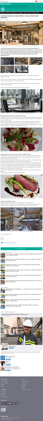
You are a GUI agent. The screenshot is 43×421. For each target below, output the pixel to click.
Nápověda (24, 382)
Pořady (8, 12)
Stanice (2, 384)
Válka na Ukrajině (4, 381)
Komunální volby (4, 382)
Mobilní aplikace (4, 396)
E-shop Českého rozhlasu (8, 312)
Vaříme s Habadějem (5, 19)
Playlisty (20, 12)
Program (30, 6)
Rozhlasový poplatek (26, 389)
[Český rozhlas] (4, 1)
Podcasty (3, 395)
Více (38, 12)
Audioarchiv (36, 6)
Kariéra (23, 386)
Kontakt (23, 387)
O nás (33, 12)
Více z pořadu (4, 287)
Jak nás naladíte (25, 381)
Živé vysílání (3, 391)
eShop (2, 386)
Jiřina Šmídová (30, 45)
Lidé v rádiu (24, 384)
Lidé (25, 12)
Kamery (41, 6)
